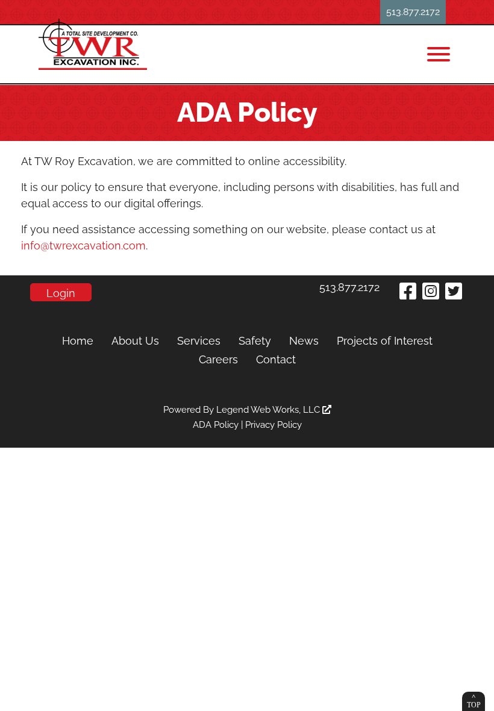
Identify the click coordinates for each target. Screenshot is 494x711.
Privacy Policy (273, 424)
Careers (218, 359)
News (304, 340)
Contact (276, 359)
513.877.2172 (413, 11)
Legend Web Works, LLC (269, 409)
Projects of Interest (385, 340)
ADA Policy (216, 424)
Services (198, 340)
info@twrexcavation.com (83, 245)
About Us (135, 340)
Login (60, 293)
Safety (255, 340)
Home (77, 340)
